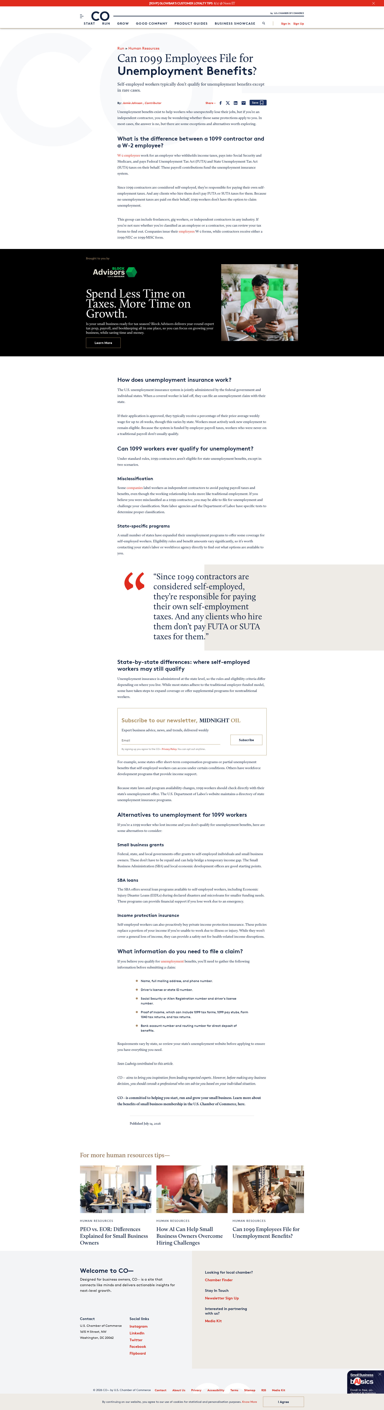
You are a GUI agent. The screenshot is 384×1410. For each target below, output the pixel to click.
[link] (263, 23)
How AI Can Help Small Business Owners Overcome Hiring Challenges (189, 1236)
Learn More (103, 343)
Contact (160, 1390)
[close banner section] (373, 3)
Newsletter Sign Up (222, 1298)
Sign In (285, 23)
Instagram (139, 1326)
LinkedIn (137, 1333)
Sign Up (298, 23)
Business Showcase (235, 23)
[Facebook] (221, 103)
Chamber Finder (219, 1279)
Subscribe (246, 740)
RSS (263, 1390)
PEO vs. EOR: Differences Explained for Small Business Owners (114, 1236)
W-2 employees (128, 156)
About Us (178, 1390)
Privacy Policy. (169, 748)
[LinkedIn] (235, 103)
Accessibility (215, 1390)
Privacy (196, 1390)
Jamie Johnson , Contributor (141, 103)
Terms (234, 1390)
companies (135, 488)
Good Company (152, 23)
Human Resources (143, 48)
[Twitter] (228, 103)
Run (106, 23)
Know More (249, 1401)
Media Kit (213, 1320)
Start (89, 23)
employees (187, 232)
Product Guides (191, 23)
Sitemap (249, 1390)
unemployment (172, 961)
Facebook (138, 1346)
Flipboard (138, 1353)
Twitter (136, 1339)
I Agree (283, 1402)
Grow (123, 23)
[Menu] (81, 16)
